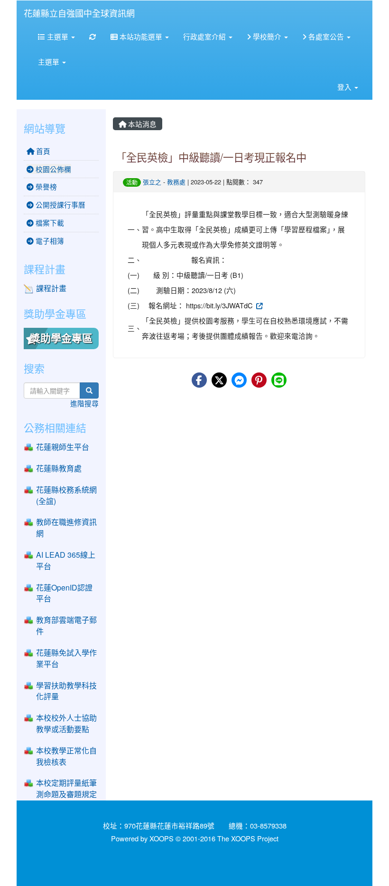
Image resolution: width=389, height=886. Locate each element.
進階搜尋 (84, 403)
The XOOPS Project (247, 838)
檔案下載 (49, 223)
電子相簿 (49, 241)
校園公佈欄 (52, 169)
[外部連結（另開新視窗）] (258, 305)
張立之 (152, 181)
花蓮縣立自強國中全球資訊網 (79, 13)
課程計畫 (51, 288)
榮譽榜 (45, 186)
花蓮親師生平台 (62, 446)
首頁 (42, 151)
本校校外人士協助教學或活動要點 (66, 723)
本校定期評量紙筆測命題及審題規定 (66, 788)
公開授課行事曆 (59, 205)
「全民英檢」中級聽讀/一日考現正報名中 (211, 156)
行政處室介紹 (205, 36)
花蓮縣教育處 (59, 468)
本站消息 (141, 124)
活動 (132, 182)
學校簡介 (267, 36)
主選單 (57, 36)
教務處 (176, 181)
